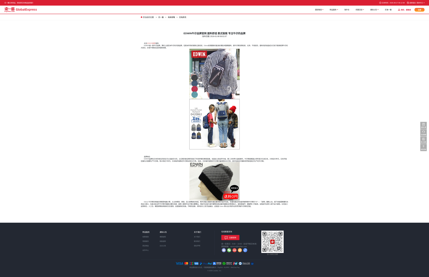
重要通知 (163, 237)
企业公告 (163, 246)
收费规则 (145, 237)
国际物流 (318, 10)
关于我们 (197, 237)
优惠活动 (359, 10)
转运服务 (333, 10)
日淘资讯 (182, 17)
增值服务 (145, 241)
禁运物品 (145, 246)
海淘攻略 (171, 17)
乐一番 (161, 17)
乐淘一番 (388, 10)
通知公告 (373, 10)
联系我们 (197, 241)
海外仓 (346, 10)
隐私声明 (197, 246)
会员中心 (145, 250)
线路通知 (163, 241)
